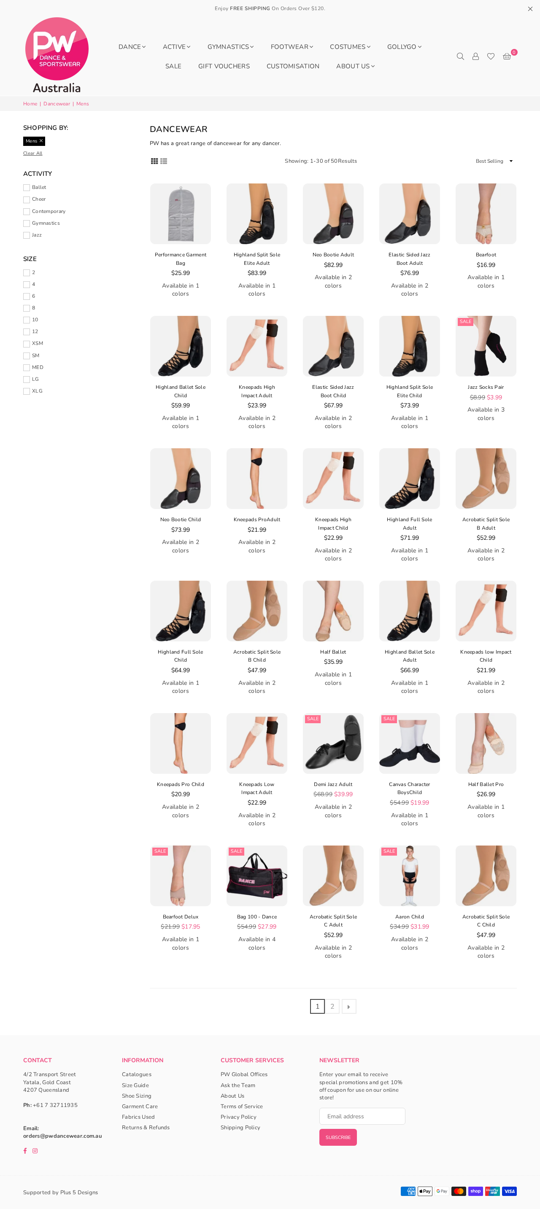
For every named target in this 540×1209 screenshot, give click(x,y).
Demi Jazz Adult (333, 784)
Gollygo (402, 47)
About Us (353, 66)
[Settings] (475, 56)
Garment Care (140, 1106)
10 (35, 319)
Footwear (289, 47)
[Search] (460, 56)
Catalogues (136, 1074)
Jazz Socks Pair (486, 387)
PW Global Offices (244, 1074)
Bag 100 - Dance (257, 916)
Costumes (347, 47)
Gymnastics (228, 47)
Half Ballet (333, 652)
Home (30, 103)
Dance (130, 47)
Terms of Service (242, 1106)
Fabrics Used (138, 1117)
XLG (37, 391)
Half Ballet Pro (486, 784)
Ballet (39, 187)
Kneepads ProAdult (257, 519)
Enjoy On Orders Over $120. (270, 8)
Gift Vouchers (224, 66)
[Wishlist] (491, 56)
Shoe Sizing (136, 1096)
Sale (465, 321)
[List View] (163, 160)
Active (174, 47)
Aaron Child (409, 916)
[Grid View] (154, 160)
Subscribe (338, 1137)
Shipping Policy (240, 1127)
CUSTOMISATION (293, 66)
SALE (173, 66)
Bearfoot (486, 254)
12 (35, 331)
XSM (37, 343)
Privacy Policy (238, 1117)
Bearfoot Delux (181, 916)
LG (35, 379)
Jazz (37, 235)
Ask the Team (238, 1085)
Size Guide (135, 1085)
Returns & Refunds (146, 1127)
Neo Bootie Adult (333, 254)
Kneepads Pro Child (180, 784)
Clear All (33, 153)
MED (37, 367)
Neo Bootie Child (180, 519)
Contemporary (48, 211)
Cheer (39, 199)
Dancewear (56, 103)
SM (36, 355)
